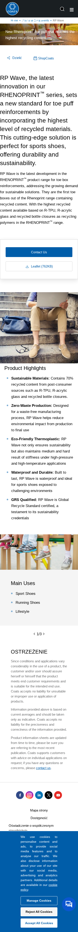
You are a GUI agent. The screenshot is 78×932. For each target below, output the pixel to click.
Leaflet (41, 266)
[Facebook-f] (20, 795)
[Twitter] (48, 795)
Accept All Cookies (39, 923)
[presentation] (37, 634)
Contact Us (39, 252)
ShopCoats (46, 58)
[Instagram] (29, 795)
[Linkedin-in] (39, 795)
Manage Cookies (39, 900)
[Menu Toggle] (72, 10)
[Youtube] (58, 795)
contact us (43, 768)
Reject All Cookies (39, 911)
